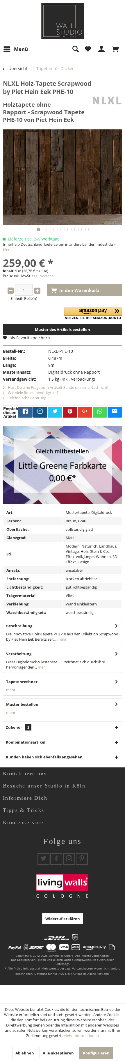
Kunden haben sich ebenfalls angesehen (44, 757)
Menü (21, 49)
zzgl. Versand (42, 275)
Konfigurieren (96, 1053)
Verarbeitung (18, 653)
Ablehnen (24, 1053)
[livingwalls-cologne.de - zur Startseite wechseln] (62, 21)
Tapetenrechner (22, 681)
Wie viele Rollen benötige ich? (32, 392)
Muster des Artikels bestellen (62, 329)
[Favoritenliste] (88, 49)
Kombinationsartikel (25, 742)
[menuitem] (15, 49)
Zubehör (17, 727)
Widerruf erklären (62, 918)
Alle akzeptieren (58, 1053)
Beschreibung (19, 625)
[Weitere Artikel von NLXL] (107, 101)
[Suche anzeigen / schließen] (75, 49)
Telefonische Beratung (26, 397)
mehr (61, 639)
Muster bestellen (22, 704)
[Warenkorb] (116, 49)
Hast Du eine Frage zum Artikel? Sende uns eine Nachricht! (57, 387)
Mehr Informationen (81, 1035)
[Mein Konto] (102, 49)
